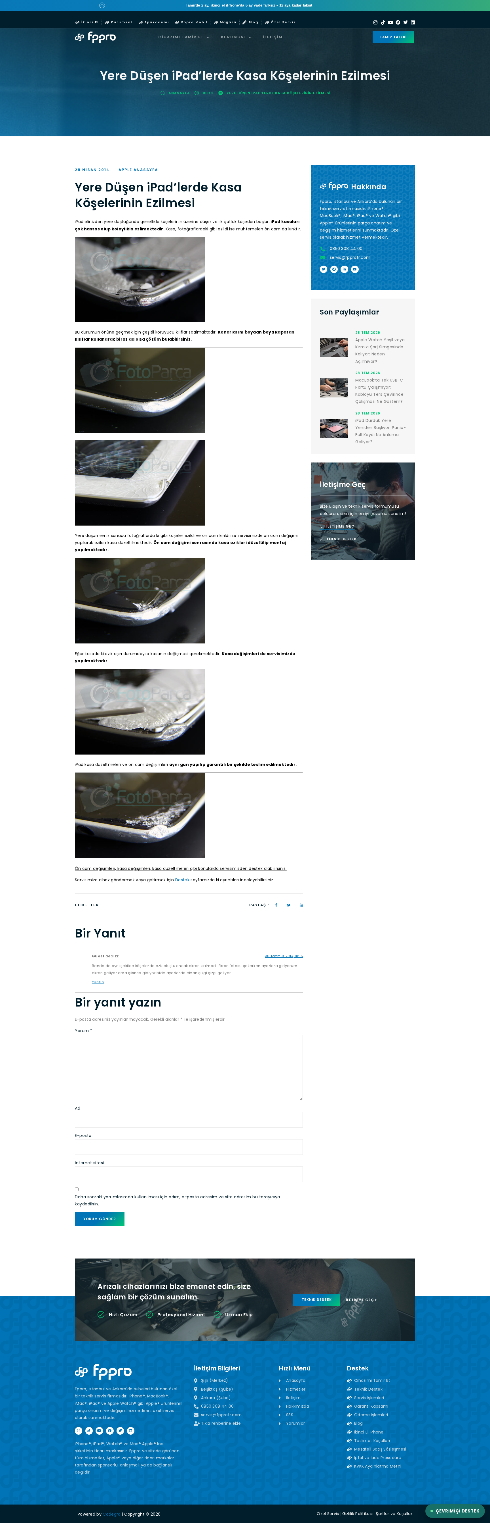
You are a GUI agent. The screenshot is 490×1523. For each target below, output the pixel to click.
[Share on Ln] (301, 905)
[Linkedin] (413, 22)
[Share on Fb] (276, 905)
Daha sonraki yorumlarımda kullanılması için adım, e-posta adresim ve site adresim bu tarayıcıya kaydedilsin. (177, 1200)
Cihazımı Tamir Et (181, 37)
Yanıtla (98, 982)
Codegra (112, 1514)
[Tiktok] (383, 22)
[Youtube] (390, 22)
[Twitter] (405, 22)
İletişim (273, 37)
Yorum (83, 1031)
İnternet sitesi (89, 1163)
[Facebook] (398, 22)
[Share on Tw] (289, 905)
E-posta (83, 1135)
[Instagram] (375, 22)
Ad (77, 1108)
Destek (182, 880)
